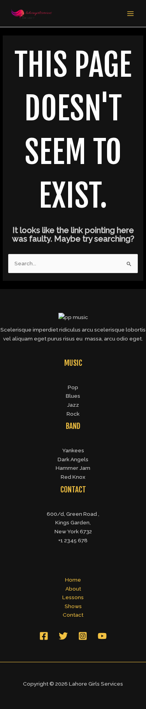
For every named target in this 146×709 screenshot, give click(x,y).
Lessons (73, 597)
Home (73, 580)
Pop (73, 387)
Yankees (73, 450)
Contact (73, 615)
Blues (73, 396)
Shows (73, 606)
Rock (73, 414)
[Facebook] (43, 635)
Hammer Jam (73, 468)
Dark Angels (73, 459)
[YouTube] (102, 635)
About (73, 589)
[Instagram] (82, 635)
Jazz (73, 405)
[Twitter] (63, 635)
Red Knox (73, 477)
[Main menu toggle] (131, 13)
